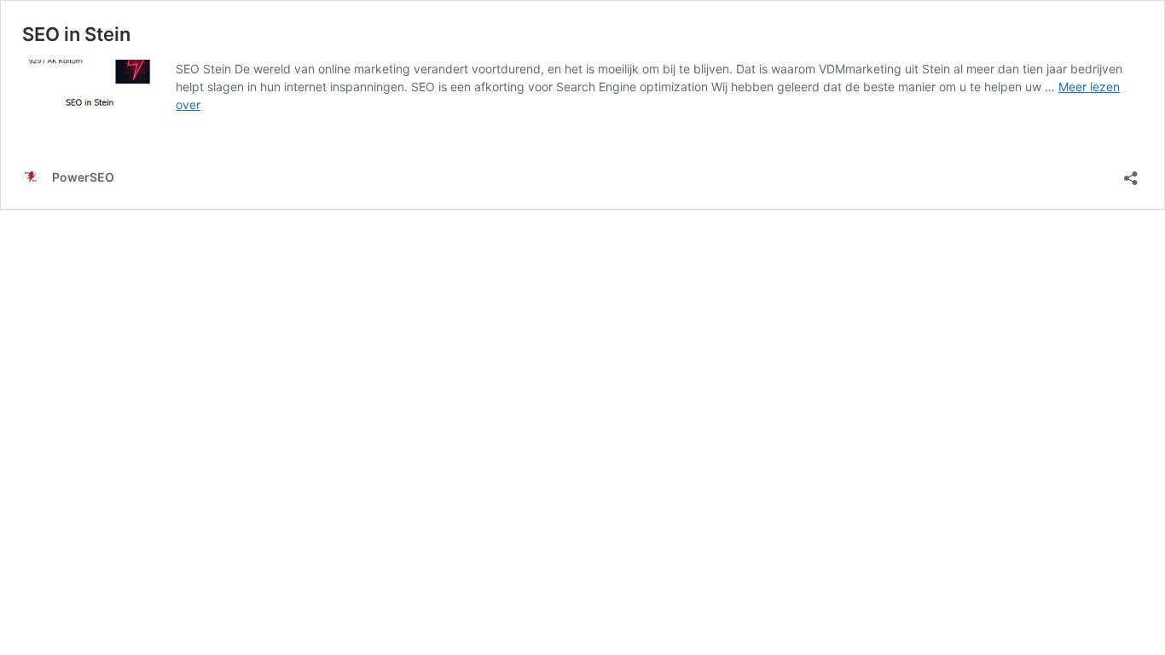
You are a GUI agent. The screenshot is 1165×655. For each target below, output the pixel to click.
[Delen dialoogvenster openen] (1131, 172)
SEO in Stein (76, 34)
